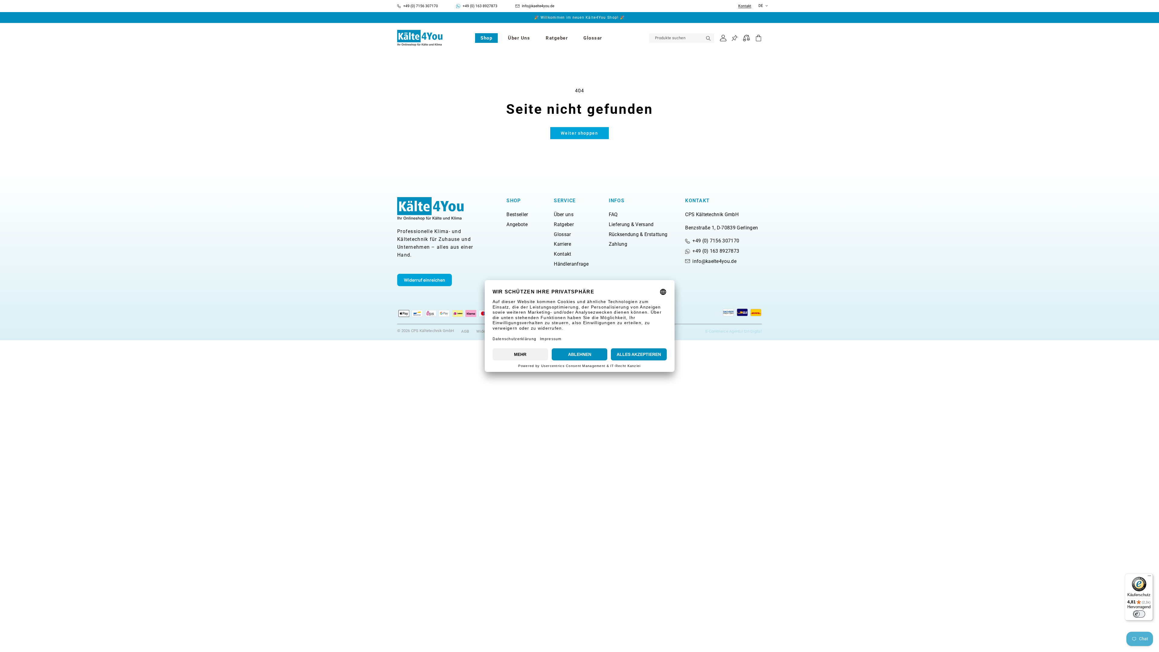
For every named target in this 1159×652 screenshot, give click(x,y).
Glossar (562, 234)
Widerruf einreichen (424, 280)
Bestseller (517, 214)
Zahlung (618, 244)
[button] (486, 38)
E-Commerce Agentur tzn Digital (733, 331)
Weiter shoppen (579, 133)
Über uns (563, 214)
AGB (465, 331)
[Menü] (1149, 577)
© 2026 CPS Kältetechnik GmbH (425, 330)
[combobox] (681, 38)
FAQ (613, 214)
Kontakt (744, 6)
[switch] (1139, 614)
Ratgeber (564, 224)
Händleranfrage (571, 264)
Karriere (562, 244)
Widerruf (484, 331)
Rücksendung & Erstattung (638, 234)
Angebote (517, 224)
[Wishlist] (734, 38)
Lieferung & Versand (631, 224)
